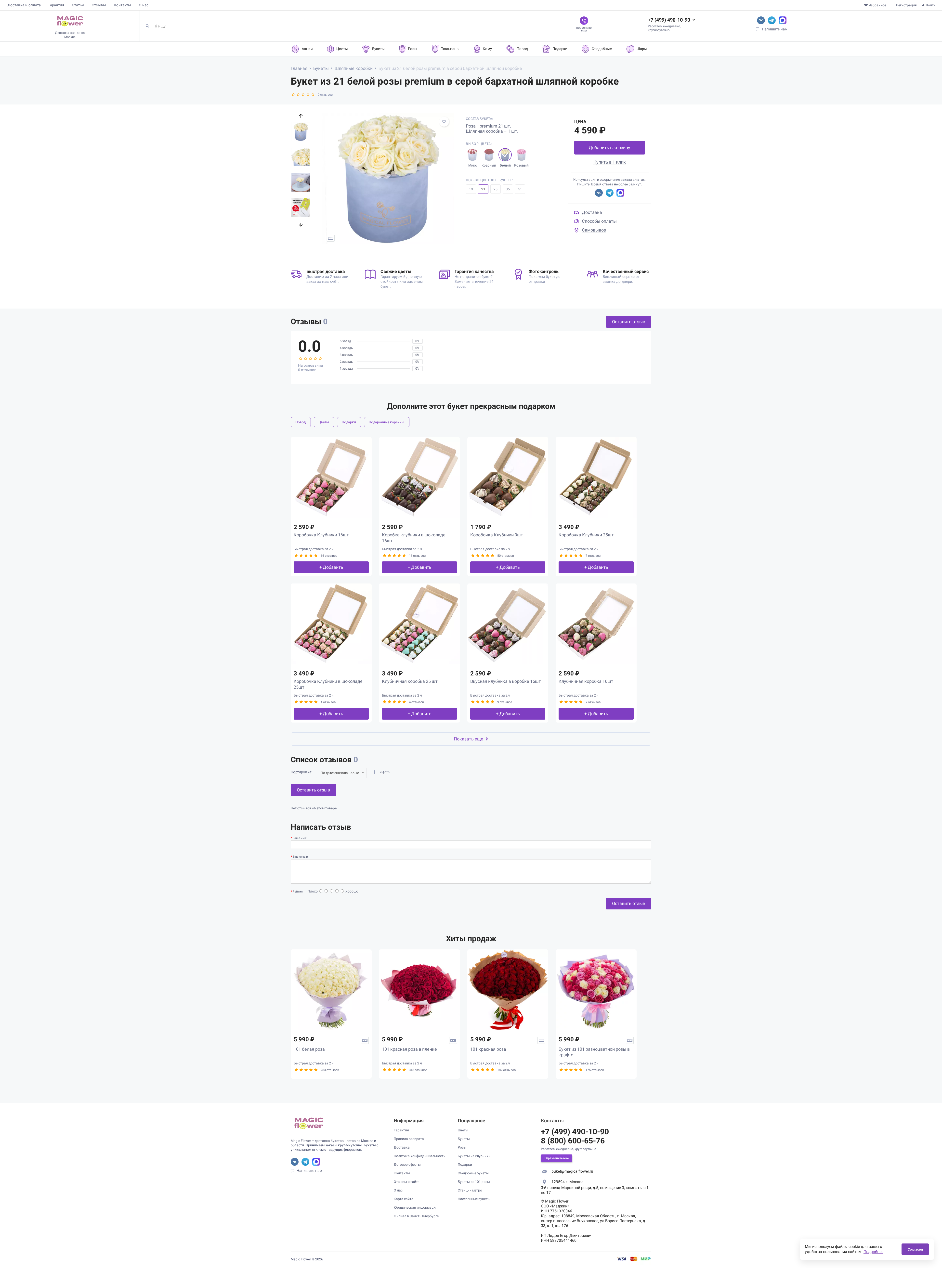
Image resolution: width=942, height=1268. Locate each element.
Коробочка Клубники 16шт (321, 534)
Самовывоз (594, 230)
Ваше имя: (300, 838)
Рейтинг (298, 891)
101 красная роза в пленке (409, 1049)
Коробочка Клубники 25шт (586, 534)
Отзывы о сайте (406, 1182)
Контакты (122, 5)
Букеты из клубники (474, 1156)
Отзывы (99, 5)
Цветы (323, 422)
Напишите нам (774, 29)
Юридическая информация (415, 1207)
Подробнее (873, 1251)
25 (495, 189)
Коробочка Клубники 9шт (496, 534)
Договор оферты (407, 1164)
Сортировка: (301, 772)
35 (508, 189)
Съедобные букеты (473, 1173)
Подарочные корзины (386, 422)
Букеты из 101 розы (474, 1182)
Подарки (349, 422)
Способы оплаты (599, 221)
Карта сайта (403, 1199)
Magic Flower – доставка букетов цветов (323, 1141)
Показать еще (468, 738)
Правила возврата (409, 1139)
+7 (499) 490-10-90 (669, 20)
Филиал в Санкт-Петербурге (416, 1216)
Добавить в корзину (609, 147)
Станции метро (470, 1190)
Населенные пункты (474, 1199)
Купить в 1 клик (609, 162)
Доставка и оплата (24, 5)
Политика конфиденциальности (419, 1156)
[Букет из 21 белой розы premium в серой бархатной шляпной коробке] (388, 178)
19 (471, 189)
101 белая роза (309, 1049)
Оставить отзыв (628, 321)
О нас (143, 5)
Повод (300, 422)
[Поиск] (149, 26)
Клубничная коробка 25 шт (410, 681)
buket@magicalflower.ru (572, 1171)
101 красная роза (488, 1049)
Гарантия (56, 5)
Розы (462, 1147)
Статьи (78, 5)
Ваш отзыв (300, 856)
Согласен (915, 1249)
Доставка (592, 212)
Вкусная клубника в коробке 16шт (505, 681)
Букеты (464, 1139)
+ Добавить (331, 567)
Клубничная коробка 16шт (586, 681)
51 (520, 189)
